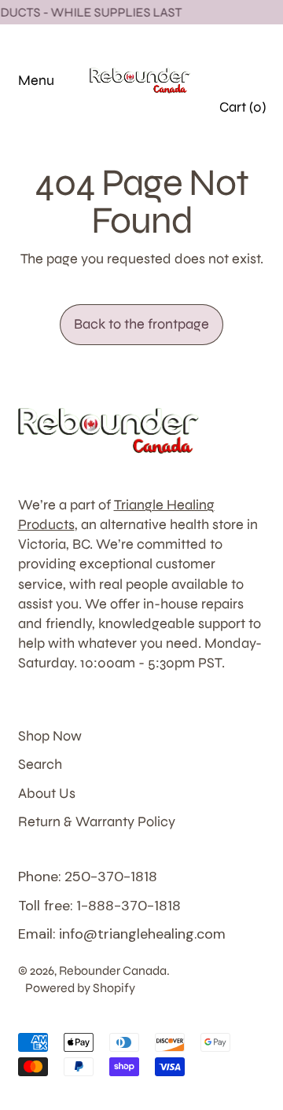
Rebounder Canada (113, 970)
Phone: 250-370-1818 (87, 876)
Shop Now (50, 735)
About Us (46, 793)
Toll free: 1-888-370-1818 (99, 905)
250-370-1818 (233, 57)
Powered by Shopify (80, 987)
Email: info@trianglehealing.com (122, 933)
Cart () (242, 111)
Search (40, 764)
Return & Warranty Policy (96, 821)
